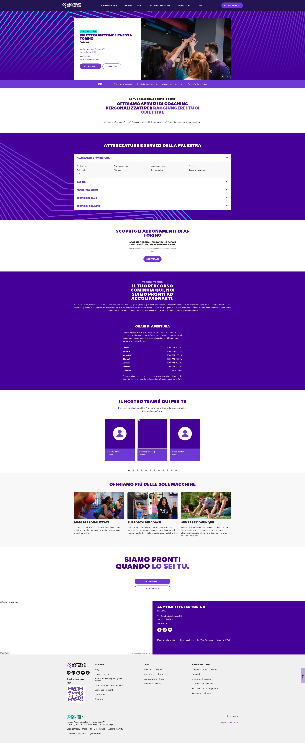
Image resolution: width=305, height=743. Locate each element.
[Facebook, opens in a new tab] (69, 673)
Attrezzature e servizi (123, 84)
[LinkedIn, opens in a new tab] (78, 673)
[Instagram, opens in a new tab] (73, 673)
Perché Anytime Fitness (160, 5)
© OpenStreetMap (146, 653)
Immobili (196, 674)
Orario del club (223, 640)
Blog (200, 5)
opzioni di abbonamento (167, 338)
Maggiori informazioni (89, 59)
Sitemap (99, 699)
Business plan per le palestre (205, 688)
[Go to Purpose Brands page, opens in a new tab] (75, 717)
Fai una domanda (205, 640)
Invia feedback (186, 640)
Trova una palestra (109, 5)
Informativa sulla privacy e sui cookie (109, 680)
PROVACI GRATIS (232, 5)
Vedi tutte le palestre (153, 674)
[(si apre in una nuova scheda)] (159, 630)
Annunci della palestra (172, 84)
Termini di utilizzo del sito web (109, 686)
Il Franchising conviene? (203, 684)
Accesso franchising (201, 693)
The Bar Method (97, 729)
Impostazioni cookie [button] (229, 722)
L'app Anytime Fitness (154, 679)
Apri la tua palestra (133, 5)
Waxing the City (115, 729)
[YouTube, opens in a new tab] (83, 673)
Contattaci (100, 694)
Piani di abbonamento (147, 84)
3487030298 (85, 56)
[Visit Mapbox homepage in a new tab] (5, 653)
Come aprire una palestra (204, 669)
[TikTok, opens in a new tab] (88, 673)
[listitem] (120, 440)
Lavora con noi (184, 5)
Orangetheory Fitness (77, 729)
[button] (222, 76)
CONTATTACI (112, 66)
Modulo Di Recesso (153, 684)
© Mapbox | (136, 653)
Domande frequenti (104, 690)
